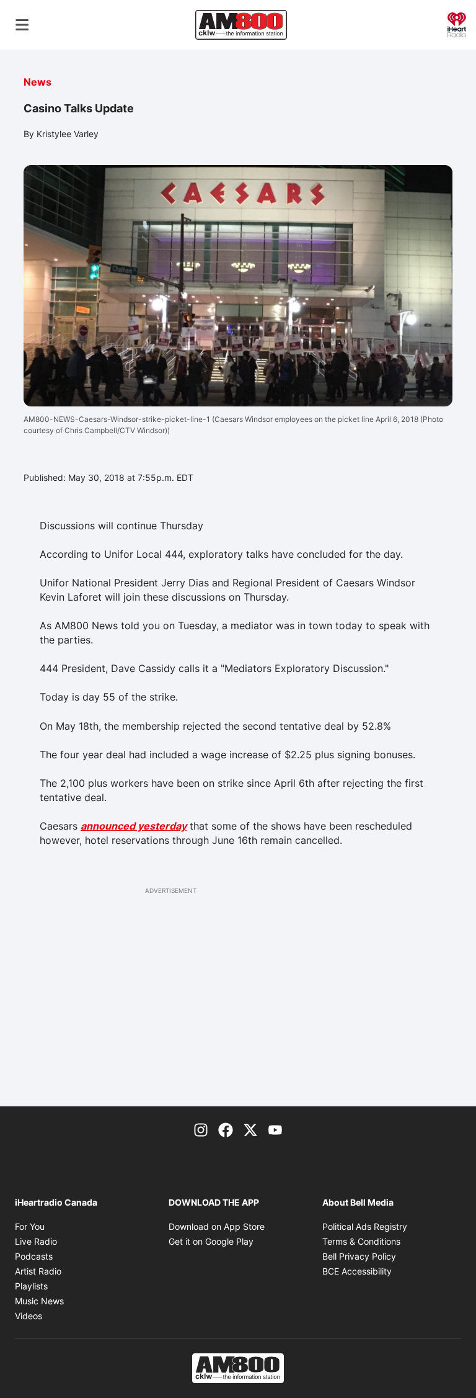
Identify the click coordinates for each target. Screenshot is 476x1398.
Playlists (31, 1286)
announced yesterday (134, 826)
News (37, 82)
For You (30, 1226)
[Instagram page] (200, 1128)
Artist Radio (38, 1271)
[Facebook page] (225, 1128)
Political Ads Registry (364, 1226)
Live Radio (36, 1241)
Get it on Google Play (211, 1241)
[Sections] (22, 24)
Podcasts (34, 1256)
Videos (28, 1316)
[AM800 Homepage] (241, 25)
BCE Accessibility (357, 1271)
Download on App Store (217, 1226)
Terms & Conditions (361, 1241)
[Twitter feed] (250, 1128)
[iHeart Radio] (456, 23)
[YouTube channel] (275, 1128)
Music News (39, 1301)
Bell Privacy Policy (359, 1256)
